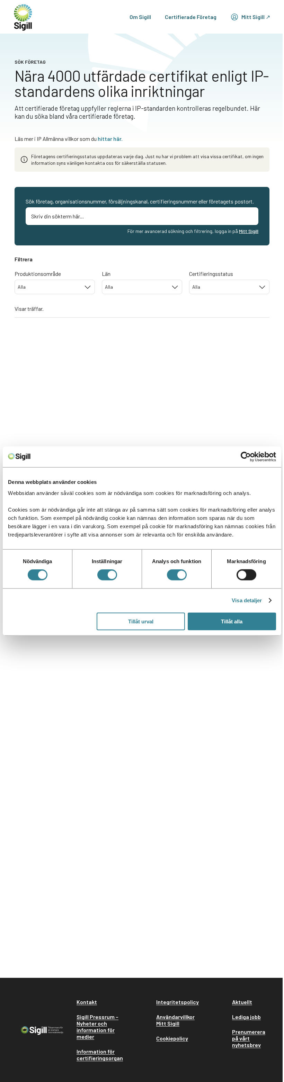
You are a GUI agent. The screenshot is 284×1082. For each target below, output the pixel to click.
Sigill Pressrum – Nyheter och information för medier (97, 1026)
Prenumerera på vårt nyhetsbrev (248, 1038)
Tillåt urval (140, 621)
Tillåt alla (231, 621)
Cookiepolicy (172, 1038)
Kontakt (87, 1002)
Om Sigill (140, 16)
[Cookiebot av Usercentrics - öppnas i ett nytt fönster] (245, 457)
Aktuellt (242, 1002)
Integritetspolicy (177, 1002)
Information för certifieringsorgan (100, 1054)
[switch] (107, 574)
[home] (23, 16)
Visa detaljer (247, 600)
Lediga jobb (246, 1016)
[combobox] (55, 287)
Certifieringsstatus (211, 273)
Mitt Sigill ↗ (255, 16)
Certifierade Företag (190, 16)
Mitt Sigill (248, 231)
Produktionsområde (38, 273)
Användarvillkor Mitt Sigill (175, 1020)
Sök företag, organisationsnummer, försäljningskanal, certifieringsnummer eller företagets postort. (140, 201)
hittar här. (110, 138)
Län (106, 273)
